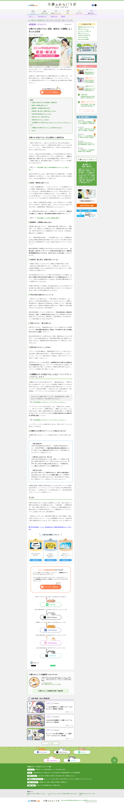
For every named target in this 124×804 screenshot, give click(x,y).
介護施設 (47, 775)
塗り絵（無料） (55, 778)
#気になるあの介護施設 (83, 39)
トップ (29, 20)
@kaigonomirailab (47, 683)
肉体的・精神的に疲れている (40, 105)
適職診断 (63, 16)
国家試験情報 (77, 772)
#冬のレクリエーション (88, 27)
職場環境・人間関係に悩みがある (41, 108)
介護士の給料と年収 (59, 775)
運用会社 (86, 800)
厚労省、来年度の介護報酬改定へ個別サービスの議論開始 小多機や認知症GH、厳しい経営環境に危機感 (86, 122)
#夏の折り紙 (87, 35)
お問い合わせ (64, 800)
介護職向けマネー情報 (44, 782)
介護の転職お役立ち (42, 16)
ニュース (30, 769)
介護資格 (52, 775)
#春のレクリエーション (83, 29)
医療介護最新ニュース (50, 769)
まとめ (33, 130)
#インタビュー (81, 31)
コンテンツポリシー (92, 800)
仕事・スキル (32, 776)
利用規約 (69, 800)
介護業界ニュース (39, 769)
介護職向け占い (64, 782)
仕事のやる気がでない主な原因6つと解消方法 (44, 102)
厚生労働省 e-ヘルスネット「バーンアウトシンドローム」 (50, 402)
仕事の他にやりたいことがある (40, 119)
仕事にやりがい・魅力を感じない (41, 116)
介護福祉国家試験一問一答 (67, 772)
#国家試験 (80, 27)
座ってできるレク (70, 778)
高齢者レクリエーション (35, 779)
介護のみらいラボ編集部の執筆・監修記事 (50, 691)
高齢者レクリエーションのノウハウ (83, 778)
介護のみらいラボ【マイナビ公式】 (53, 684)
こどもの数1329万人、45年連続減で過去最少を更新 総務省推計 (86, 150)
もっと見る (51, 743)
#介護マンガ (88, 31)
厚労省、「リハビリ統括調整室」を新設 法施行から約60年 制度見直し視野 (86, 136)
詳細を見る (35, 560)
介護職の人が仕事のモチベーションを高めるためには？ (47, 127)
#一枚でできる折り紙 (83, 37)
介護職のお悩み (54, 16)
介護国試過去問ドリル (38, 772)
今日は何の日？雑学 (60, 769)
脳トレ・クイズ (47, 778)
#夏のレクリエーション (83, 33)
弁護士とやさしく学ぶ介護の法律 (52, 772)
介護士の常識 (41, 775)
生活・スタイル (32, 782)
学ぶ (29, 772)
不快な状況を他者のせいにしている (41, 114)
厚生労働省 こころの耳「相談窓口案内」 (48, 218)
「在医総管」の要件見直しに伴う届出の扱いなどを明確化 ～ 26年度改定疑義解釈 (86, 129)
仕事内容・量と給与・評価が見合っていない (44, 111)
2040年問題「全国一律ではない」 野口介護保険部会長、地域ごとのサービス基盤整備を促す (86, 143)
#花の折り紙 (81, 35)
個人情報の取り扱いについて (77, 800)
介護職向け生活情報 (55, 782)
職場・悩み (34, 20)
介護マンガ (31, 16)
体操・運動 (62, 778)
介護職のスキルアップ (70, 775)
